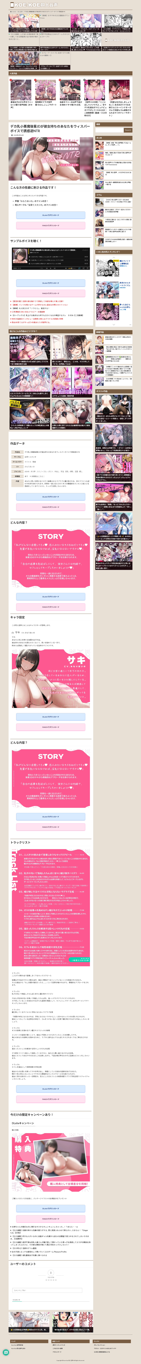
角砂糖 (121, 294)
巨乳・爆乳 (69, 471)
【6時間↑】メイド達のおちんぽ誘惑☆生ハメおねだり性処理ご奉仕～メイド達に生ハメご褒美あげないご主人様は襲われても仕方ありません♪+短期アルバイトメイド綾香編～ (118, 371)
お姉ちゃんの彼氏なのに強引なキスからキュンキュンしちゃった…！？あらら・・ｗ (45, 1227)
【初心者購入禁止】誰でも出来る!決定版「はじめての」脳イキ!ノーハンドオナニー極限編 (118, 349)
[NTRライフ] (107, 315)
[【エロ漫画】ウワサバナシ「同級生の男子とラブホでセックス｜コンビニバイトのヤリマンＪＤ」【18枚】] (117, 18)
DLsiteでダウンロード (51, 215)
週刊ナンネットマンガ (59, 1345)
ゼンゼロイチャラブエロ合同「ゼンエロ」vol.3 (125, 292)
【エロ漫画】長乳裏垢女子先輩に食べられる (29, 1255)
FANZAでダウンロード (50, 225)
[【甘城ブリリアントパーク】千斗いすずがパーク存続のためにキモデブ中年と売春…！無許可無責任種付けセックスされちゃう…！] (117, 37)
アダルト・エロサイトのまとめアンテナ (105, 1348)
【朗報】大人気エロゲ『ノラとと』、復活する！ (31, 308)
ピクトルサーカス (125, 312)
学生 (62, 471)
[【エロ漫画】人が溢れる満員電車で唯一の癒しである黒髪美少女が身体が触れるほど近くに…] (24, 37)
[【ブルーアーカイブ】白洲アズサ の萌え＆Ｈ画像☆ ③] (55, 56)
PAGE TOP (135, 1321)
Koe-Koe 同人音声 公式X (18, 1348)
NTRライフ (124, 309)
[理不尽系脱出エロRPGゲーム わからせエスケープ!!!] (55, 37)
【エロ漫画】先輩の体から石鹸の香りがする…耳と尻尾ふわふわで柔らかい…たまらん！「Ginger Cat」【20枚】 (49, 1231)
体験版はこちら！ (38, 476)
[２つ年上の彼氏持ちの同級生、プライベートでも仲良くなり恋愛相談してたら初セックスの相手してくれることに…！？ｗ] (24, 18)
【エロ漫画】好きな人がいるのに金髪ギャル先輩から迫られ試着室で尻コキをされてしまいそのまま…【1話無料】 (49, 1237)
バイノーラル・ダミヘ (45, 471)
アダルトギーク (57, 1352)
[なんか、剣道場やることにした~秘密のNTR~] (107, 274)
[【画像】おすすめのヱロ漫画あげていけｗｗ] (55, 18)
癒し (81, 471)
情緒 (34, 462)
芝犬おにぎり (123, 272)
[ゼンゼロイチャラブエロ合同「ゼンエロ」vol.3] (107, 295)
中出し (57, 471)
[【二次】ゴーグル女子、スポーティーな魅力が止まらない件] (86, 18)
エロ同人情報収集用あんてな (102, 1352)
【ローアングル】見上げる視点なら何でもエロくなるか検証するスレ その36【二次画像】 (48, 315)
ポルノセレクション (99, 1345)
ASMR (27, 471)
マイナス (28, 462)
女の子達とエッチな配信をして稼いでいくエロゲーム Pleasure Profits (39, 1252)
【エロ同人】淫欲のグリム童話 (24, 1248)
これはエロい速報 (58, 1348)
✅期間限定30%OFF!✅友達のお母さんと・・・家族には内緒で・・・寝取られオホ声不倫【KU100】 (118, 359)
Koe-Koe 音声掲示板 (17, 1345)
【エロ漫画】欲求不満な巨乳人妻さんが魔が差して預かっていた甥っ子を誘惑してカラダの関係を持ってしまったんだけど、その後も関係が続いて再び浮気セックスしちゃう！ (50, 1243)
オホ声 (33, 471)
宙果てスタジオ (35, 205)
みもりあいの (27, 201)
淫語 (76, 471)
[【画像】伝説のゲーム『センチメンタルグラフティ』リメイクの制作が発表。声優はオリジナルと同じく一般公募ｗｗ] (24, 56)
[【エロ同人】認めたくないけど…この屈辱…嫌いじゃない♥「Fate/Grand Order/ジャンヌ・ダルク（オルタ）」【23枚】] (86, 37)
